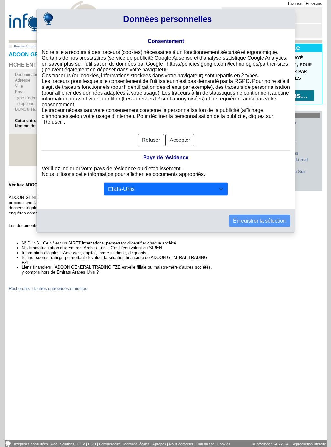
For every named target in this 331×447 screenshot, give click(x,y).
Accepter (180, 140)
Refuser (151, 140)
